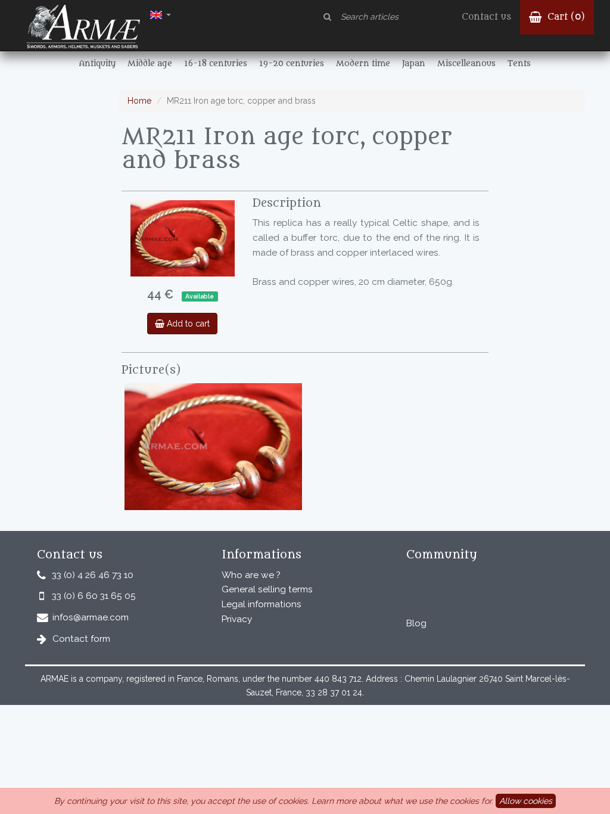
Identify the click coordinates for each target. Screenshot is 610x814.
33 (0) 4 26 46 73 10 (92, 575)
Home (139, 100)
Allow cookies (525, 801)
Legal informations (261, 604)
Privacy (237, 619)
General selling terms (267, 589)
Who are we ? (251, 575)
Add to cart (187, 323)
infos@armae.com (90, 617)
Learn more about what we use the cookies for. (402, 801)
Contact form (81, 638)
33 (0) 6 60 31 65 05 (94, 596)
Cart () (564, 17)
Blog (416, 623)
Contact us (486, 17)
